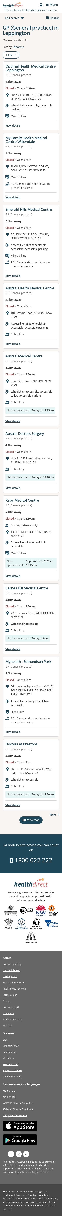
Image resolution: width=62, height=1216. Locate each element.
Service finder (10, 1064)
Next (53, 814)
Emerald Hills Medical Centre (28, 209)
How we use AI (11, 1007)
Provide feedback (12, 1019)
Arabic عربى (9, 1090)
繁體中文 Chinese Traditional (18, 1109)
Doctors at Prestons (21, 743)
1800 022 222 (32, 860)
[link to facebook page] (11, 1154)
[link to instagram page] (19, 1154)
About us (8, 1025)
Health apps (9, 1052)
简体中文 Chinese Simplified (18, 1103)
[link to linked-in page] (26, 1154)
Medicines (8, 1058)
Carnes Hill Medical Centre (26, 587)
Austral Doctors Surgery (24, 433)
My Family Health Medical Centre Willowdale (26, 139)
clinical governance (38, 1168)
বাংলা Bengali (9, 1096)
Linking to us (10, 976)
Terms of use (10, 994)
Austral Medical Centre (23, 355)
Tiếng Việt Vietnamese (15, 1115)
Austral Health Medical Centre (29, 287)
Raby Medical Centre (22, 500)
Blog (5, 1039)
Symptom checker (12, 1070)
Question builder (12, 1076)
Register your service (14, 988)
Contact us (8, 1013)
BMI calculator (11, 1045)
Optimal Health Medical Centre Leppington (30, 68)
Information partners (14, 982)
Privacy (6, 1001)
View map (35, 820)
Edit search (12, 18)
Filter (12, 55)
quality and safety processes (32, 1172)
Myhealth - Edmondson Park (28, 661)
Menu (54, 5)
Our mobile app (11, 970)
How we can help (12, 964)
